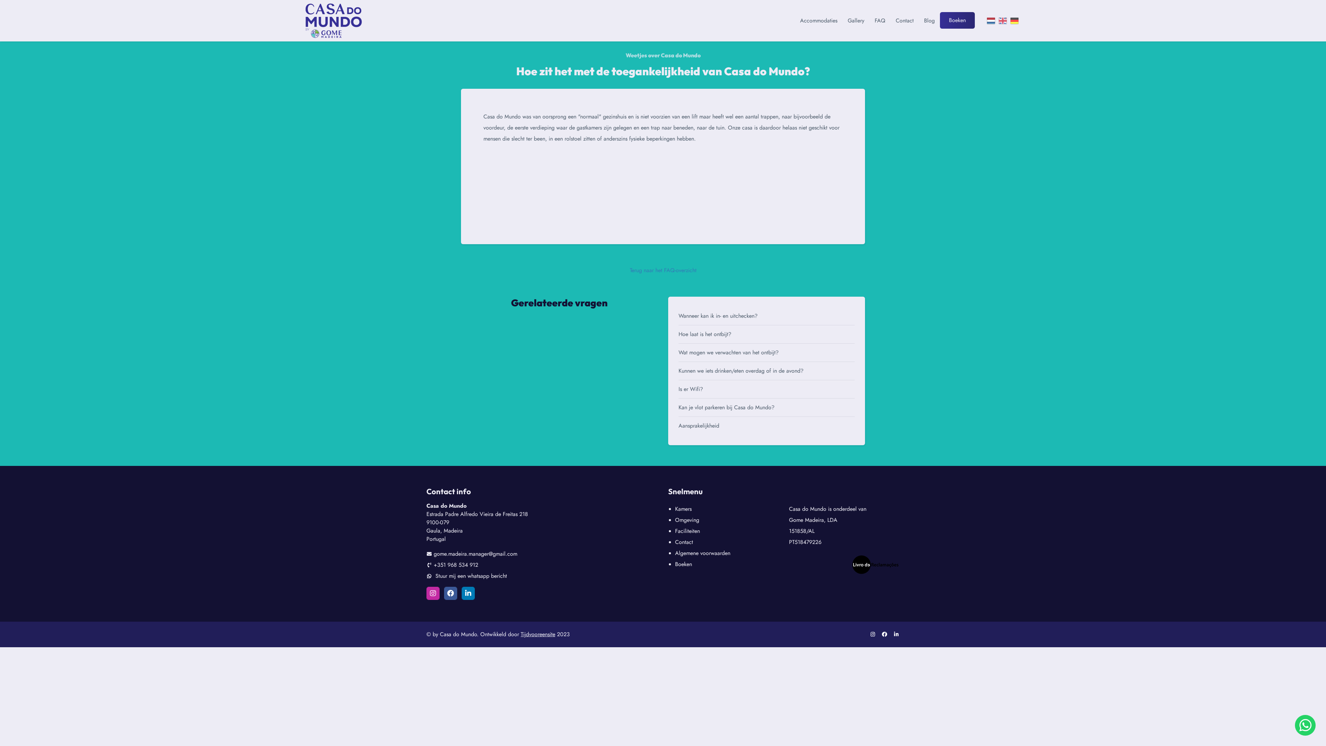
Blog (929, 21)
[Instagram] (433, 593)
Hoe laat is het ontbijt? (705, 334)
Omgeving (687, 520)
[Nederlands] (991, 21)
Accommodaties (818, 21)
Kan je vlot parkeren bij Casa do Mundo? (727, 407)
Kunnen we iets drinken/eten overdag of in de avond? (741, 371)
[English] (1003, 21)
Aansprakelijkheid (699, 426)
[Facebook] (450, 593)
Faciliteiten (687, 531)
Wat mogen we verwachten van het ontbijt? (729, 352)
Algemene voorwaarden (702, 553)
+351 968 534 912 (456, 565)
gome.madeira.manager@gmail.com (475, 554)
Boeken (957, 20)
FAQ (880, 21)
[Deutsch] (1014, 21)
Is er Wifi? (691, 389)
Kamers (683, 509)
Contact (905, 21)
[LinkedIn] (468, 593)
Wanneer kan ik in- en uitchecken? (718, 316)
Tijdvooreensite (538, 634)
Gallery (856, 21)
